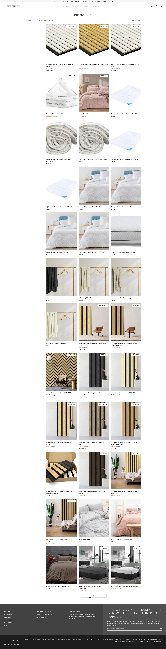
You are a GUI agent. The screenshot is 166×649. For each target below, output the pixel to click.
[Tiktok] (8, 644)
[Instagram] (15, 644)
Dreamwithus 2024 (155, 642)
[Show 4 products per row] (139, 20)
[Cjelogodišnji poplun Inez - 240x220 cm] (94, 231)
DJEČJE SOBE (8, 623)
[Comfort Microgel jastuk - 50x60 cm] (126, 231)
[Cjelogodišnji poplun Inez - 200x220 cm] (61, 231)
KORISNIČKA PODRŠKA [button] (43, 612)
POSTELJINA (7, 617)
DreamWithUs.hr (30, 639)
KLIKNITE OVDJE (108, 1)
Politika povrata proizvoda (92, 639)
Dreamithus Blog (119, 642)
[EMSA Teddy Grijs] (94, 518)
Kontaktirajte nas (41, 617)
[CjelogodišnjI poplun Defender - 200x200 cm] (126, 93)
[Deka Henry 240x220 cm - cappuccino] (126, 277)
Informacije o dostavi (111, 639)
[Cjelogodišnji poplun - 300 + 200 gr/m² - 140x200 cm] (61, 138)
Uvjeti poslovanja (53, 639)
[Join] (160, 628)
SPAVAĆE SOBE (8, 620)
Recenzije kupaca (132, 642)
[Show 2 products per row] (133, 20)
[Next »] (104, 596)
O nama (39, 620)
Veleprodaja (143, 642)
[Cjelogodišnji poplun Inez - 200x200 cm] (126, 186)
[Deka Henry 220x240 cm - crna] (61, 277)
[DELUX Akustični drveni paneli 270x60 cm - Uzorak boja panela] (61, 470)
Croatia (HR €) (11, 640)
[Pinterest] (11, 644)
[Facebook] (5, 644)
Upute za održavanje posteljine (150, 639)
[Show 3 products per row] (135, 20)
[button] (74, 6)
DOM (5, 626)
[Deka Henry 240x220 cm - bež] (94, 277)
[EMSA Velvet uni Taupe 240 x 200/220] (61, 565)
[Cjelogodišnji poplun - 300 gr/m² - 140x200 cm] (94, 138)
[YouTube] (18, 644)
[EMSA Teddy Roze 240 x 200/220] (126, 518)
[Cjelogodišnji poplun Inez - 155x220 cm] (94, 186)
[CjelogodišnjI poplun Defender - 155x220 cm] (61, 186)
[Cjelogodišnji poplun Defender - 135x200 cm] (126, 138)
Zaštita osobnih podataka (129, 639)
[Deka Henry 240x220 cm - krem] (61, 322)
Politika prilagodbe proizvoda (71, 639)
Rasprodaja (8, 614)
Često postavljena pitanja (44, 614)
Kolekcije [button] (7, 612)
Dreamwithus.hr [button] (74, 612)
